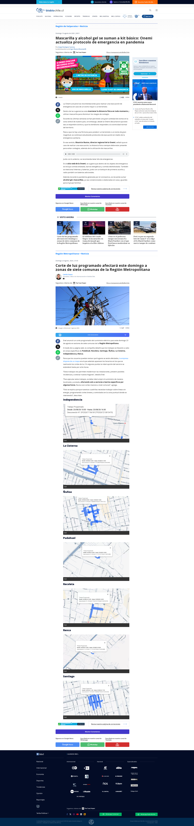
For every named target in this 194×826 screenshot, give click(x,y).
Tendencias (86, 16)
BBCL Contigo (115, 16)
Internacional (58, 16)
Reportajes (40, 800)
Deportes (77, 16)
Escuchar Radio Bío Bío (145, 2)
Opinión (94, 16)
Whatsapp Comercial (111, 814)
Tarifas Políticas (41, 813)
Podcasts (39, 16)
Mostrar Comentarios (92, 196)
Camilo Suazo (68, 274)
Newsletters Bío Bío (100, 2)
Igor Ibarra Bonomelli (78, 49)
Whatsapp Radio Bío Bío (147, 814)
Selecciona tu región (46, 2)
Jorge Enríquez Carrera (66, 47)
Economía (68, 16)
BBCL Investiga (104, 16)
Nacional (48, 16)
